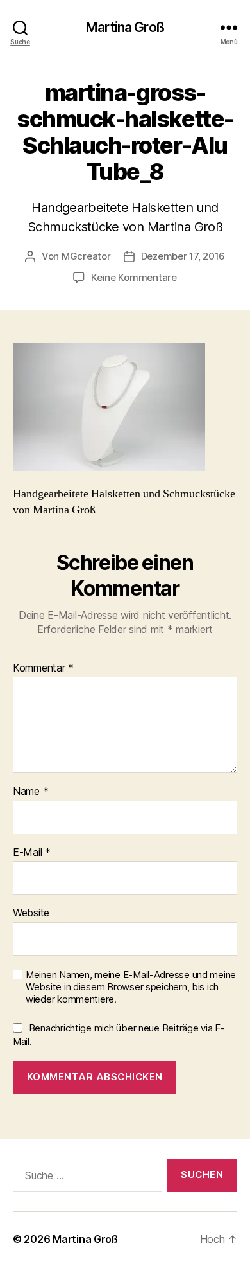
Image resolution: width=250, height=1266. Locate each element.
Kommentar (43, 668)
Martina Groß (125, 27)
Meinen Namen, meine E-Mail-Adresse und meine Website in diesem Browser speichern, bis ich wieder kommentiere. (131, 987)
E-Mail (32, 853)
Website (31, 913)
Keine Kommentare (134, 277)
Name (30, 792)
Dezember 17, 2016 (183, 256)
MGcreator (86, 256)
